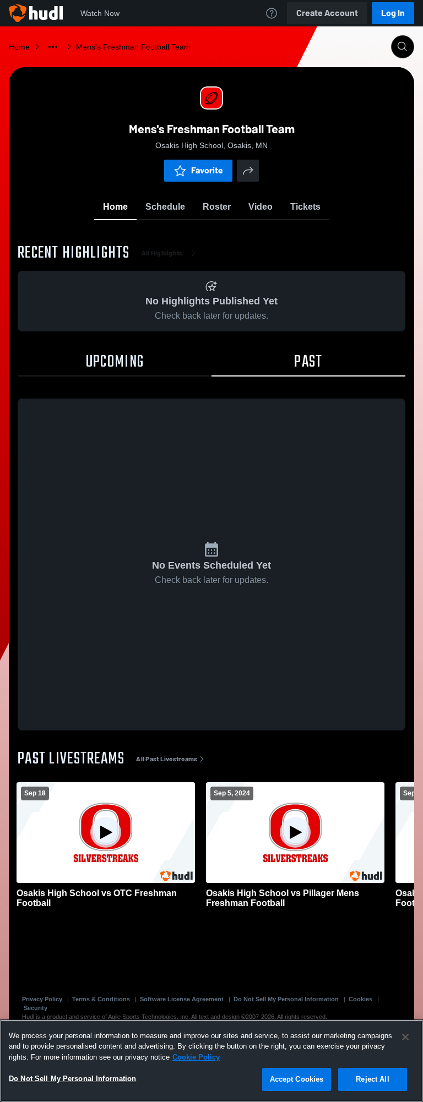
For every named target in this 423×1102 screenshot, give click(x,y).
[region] (211, 1060)
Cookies (360, 999)
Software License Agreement (182, 999)
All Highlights (162, 253)
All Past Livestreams (166, 759)
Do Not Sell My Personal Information (286, 999)
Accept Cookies (297, 1079)
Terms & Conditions (101, 999)
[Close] (405, 1037)
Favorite (207, 170)
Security (35, 1008)
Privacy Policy (42, 999)
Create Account (327, 13)
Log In (393, 13)
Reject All (372, 1079)
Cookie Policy (196, 1057)
